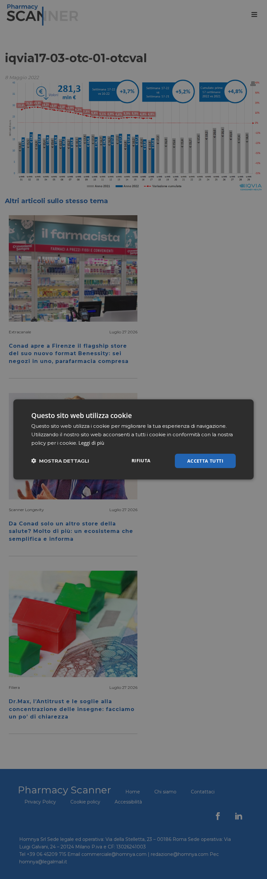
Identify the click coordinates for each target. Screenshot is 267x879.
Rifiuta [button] (141, 460)
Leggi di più (91, 443)
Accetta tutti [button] (205, 460)
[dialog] (133, 439)
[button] (60, 461)
